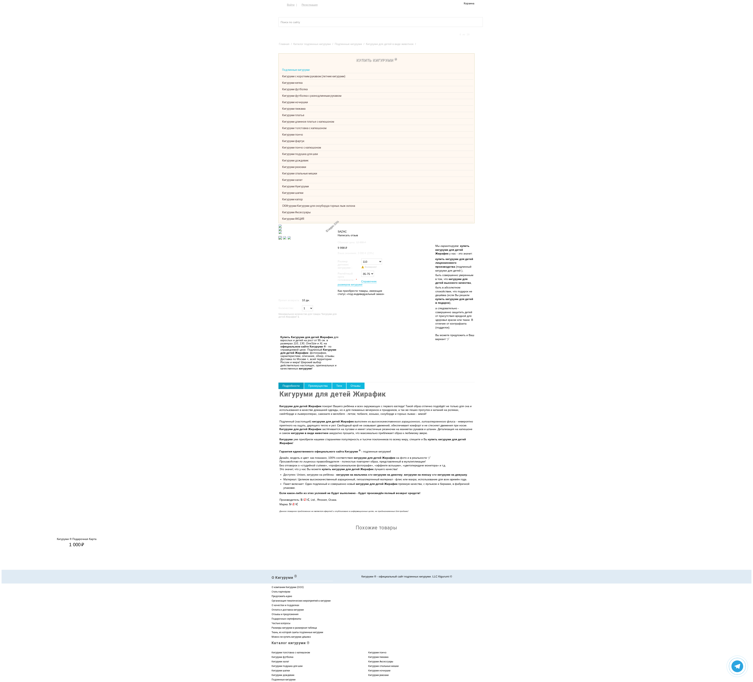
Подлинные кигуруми (348, 44)
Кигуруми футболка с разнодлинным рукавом (311, 95)
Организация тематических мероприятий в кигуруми (301, 600)
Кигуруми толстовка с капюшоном (304, 128)
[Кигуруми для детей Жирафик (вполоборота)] (306, 229)
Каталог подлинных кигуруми (312, 44)
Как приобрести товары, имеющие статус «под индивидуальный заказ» (361, 292)
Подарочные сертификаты (286, 618)
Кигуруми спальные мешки (299, 173)
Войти (291, 4)
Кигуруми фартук (293, 141)
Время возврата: (289, 300)
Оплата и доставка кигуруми (288, 609)
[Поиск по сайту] (473, 19)
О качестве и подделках (285, 605)
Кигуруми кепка (292, 82)
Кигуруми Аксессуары (296, 212)
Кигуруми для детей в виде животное (390, 44)
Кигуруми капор (292, 199)
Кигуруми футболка (295, 89)
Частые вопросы (281, 623)
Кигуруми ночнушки (295, 102)
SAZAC (342, 231)
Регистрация (310, 4)
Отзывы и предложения (285, 614)
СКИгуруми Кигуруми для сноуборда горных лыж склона (318, 205)
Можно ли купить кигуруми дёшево (291, 637)
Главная (284, 44)
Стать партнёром (281, 591)
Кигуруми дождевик (295, 160)
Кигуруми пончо (292, 134)
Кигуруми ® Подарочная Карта (76, 539)
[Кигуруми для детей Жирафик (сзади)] (306, 232)
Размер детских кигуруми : (345, 264)
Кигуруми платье (293, 115)
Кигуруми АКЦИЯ (293, 218)
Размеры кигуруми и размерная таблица (294, 627)
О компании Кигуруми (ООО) (288, 587)
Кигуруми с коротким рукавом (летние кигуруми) (313, 76)
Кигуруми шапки (292, 192)
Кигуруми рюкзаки (294, 167)
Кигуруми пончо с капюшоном (301, 147)
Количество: (286, 308)
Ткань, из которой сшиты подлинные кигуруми (297, 632)
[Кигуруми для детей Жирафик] (306, 226)
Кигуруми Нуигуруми (295, 186)
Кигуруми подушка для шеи (300, 154)
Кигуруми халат (292, 179)
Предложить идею (282, 596)
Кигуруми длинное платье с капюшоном (308, 121)
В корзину (286, 326)
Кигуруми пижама (294, 108)
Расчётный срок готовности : (346, 276)
